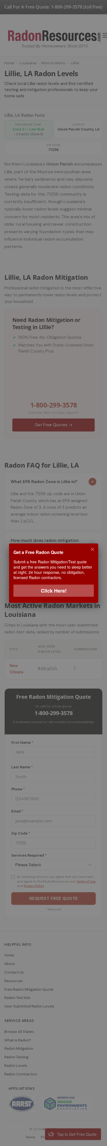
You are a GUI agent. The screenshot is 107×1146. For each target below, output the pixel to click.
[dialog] (53, 573)
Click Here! (53, 590)
